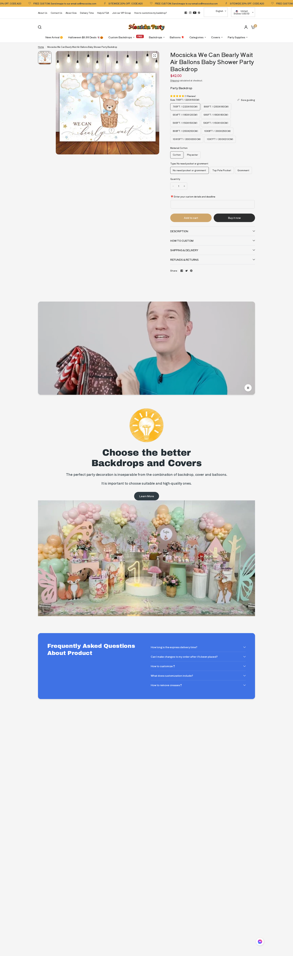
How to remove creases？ (166, 685)
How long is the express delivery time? (174, 647)
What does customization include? (172, 675)
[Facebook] (186, 13)
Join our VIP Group (121, 12)
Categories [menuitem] (196, 37)
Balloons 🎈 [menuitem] (177, 37)
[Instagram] (190, 13)
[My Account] (246, 27)
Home (41, 46)
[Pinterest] (199, 13)
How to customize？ (163, 666)
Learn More (146, 496)
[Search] (40, 27)
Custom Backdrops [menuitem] (120, 37)
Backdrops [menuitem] (155, 37)
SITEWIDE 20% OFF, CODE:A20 (103, 3)
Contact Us (56, 12)
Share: (174, 271)
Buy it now (234, 218)
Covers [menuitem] (215, 37)
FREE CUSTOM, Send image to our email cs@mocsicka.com (42, 3)
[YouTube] (194, 13)
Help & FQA (103, 12)
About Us (42, 12)
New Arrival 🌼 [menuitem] (54, 37)
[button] (260, 942)
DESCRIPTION (179, 231)
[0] (252, 27)
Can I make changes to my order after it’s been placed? (184, 656)
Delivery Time (87, 12)
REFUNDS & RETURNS (184, 259)
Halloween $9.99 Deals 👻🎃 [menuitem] (85, 37)
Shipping (174, 80)
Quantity (175, 179)
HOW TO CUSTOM (181, 240)
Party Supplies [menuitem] (236, 37)
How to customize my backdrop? (150, 12)
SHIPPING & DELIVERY (184, 250)
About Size (71, 12)
